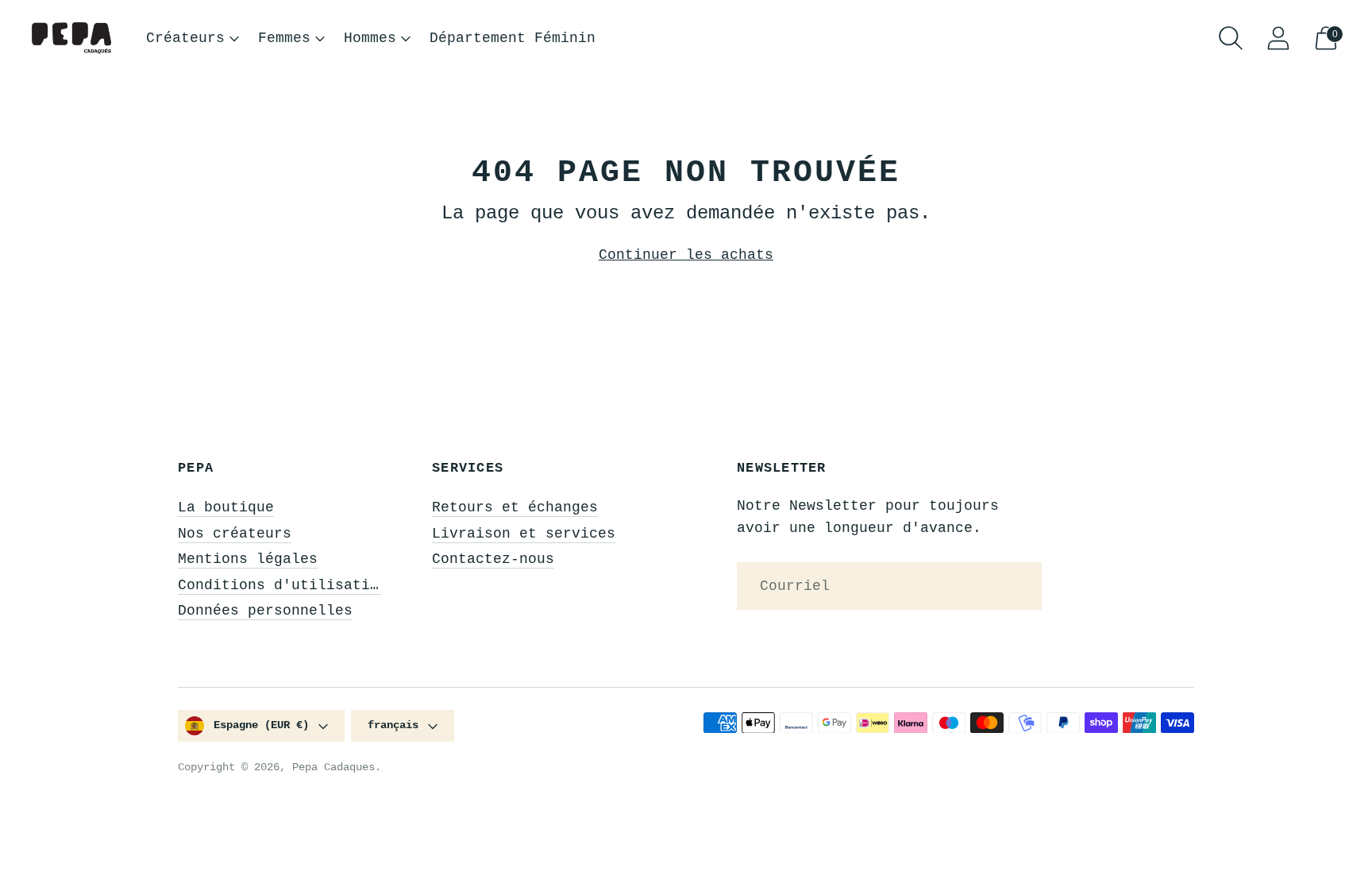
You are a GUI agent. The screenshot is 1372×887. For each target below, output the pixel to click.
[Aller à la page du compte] (1278, 38)
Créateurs (185, 38)
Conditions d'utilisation (282, 585)
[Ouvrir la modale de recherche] (1230, 38)
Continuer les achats (686, 255)
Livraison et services (523, 534)
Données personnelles (265, 611)
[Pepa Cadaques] (71, 38)
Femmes (284, 38)
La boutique (226, 507)
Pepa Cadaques (333, 767)
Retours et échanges (515, 507)
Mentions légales (248, 559)
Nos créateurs (234, 534)
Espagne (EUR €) (261, 725)
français (393, 725)
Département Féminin (512, 38)
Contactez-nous (493, 559)
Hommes (370, 38)
